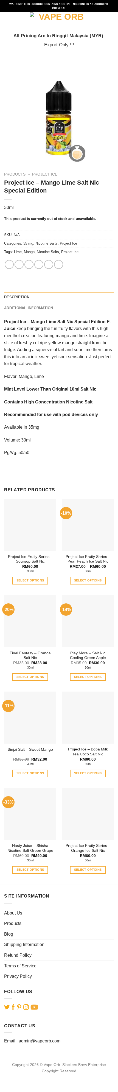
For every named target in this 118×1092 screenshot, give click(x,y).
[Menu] (7, 21)
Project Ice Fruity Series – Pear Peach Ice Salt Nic (88, 559)
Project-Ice (69, 252)
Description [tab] (16, 297)
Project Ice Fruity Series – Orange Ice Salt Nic (88, 848)
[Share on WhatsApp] (9, 264)
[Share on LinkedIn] (58, 264)
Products (15, 174)
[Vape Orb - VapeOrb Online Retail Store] (59, 21)
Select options (30, 580)
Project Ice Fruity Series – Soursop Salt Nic (30, 559)
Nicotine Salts (46, 243)
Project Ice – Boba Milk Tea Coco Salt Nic (88, 751)
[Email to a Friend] (38, 264)
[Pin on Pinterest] (48, 264)
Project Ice (44, 174)
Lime (18, 252)
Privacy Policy (18, 976)
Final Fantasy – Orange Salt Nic (30, 655)
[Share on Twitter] (28, 264)
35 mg (28, 243)
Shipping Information (24, 944)
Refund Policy (18, 955)
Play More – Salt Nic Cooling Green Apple (88, 655)
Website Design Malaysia (59, 1077)
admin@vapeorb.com (39, 1041)
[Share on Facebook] (19, 264)
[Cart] (111, 22)
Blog (8, 934)
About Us (13, 913)
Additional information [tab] (28, 308)
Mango (29, 252)
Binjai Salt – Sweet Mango (30, 749)
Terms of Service (20, 966)
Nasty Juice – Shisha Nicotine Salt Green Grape (30, 848)
